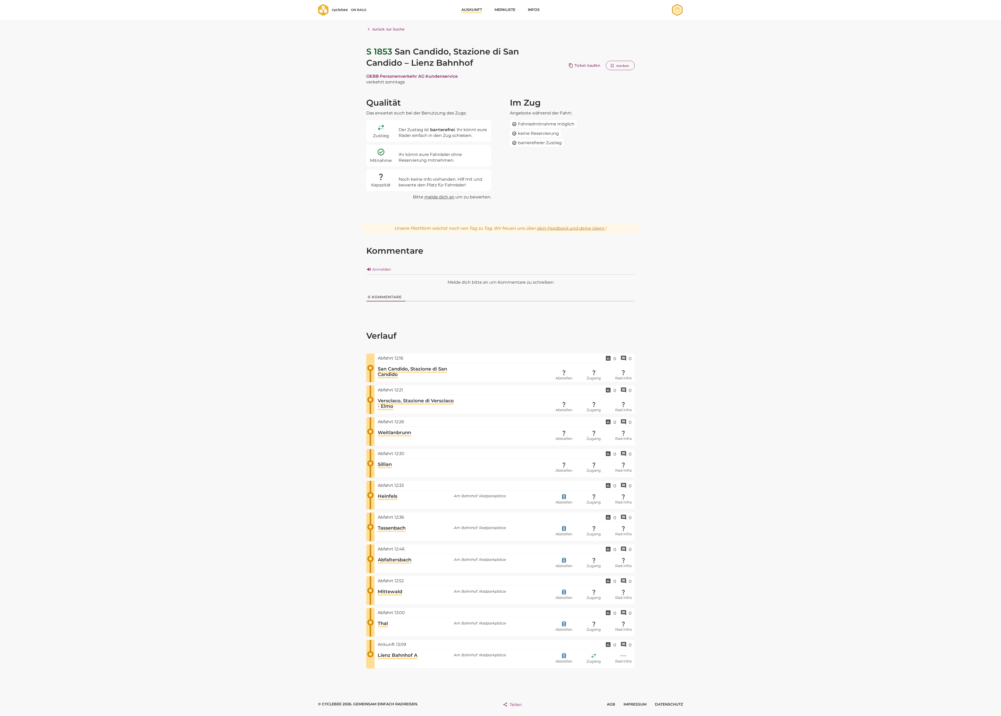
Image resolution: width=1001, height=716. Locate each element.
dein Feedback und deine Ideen (571, 228)
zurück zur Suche (388, 29)
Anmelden (381, 269)
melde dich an (439, 197)
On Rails (359, 10)
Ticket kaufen (587, 65)
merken (622, 66)
